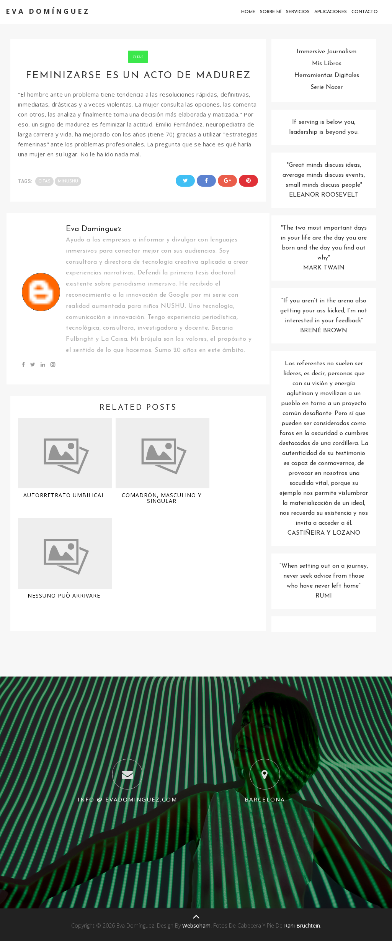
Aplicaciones (330, 12)
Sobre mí (270, 12)
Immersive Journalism (326, 52)
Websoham (196, 925)
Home (248, 12)
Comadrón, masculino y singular (161, 497)
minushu (68, 181)
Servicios (298, 12)
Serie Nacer (326, 87)
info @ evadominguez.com (127, 799)
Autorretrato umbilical (64, 495)
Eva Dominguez (94, 229)
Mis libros (326, 64)
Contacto (364, 12)
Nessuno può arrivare (64, 595)
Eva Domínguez (48, 11)
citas (138, 57)
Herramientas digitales (326, 75)
